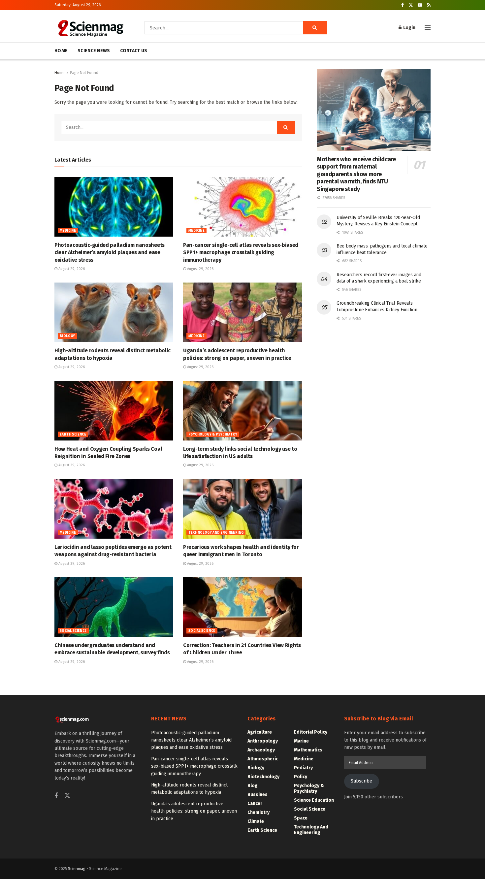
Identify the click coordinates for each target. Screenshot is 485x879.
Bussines (257, 794)
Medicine (68, 231)
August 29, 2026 (71, 269)
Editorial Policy (310, 732)
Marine (301, 741)
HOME (61, 51)
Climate (255, 821)
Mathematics (308, 750)
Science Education (314, 800)
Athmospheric (262, 759)
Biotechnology (263, 777)
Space (300, 818)
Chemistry (258, 812)
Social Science (73, 631)
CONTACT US (133, 51)
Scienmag (76, 868)
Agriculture (259, 732)
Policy (300, 777)
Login (408, 27)
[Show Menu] (428, 27)
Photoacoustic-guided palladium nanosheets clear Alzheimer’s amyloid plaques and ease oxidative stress (109, 252)
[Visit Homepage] (90, 28)
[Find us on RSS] (429, 5)
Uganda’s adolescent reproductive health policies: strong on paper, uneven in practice (194, 811)
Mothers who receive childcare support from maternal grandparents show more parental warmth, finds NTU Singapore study (356, 174)
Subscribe (361, 781)
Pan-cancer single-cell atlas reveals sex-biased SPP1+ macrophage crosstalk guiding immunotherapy (240, 252)
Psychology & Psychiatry (212, 435)
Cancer (254, 803)
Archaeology (261, 750)
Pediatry (303, 768)
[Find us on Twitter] (410, 5)
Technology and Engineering (215, 533)
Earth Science (73, 435)
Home (59, 72)
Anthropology (262, 741)
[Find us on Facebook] (402, 5)
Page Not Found (84, 72)
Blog (252, 785)
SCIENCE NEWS (94, 51)
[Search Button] (315, 27)
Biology (67, 336)
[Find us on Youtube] (420, 5)
